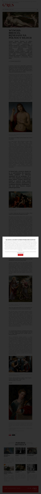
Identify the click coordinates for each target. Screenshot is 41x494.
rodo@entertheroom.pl (20, 252)
